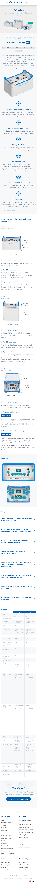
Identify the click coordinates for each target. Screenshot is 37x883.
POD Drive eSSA (6, 838)
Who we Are (23, 862)
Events (3, 867)
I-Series (3, 841)
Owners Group (6, 870)
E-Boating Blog (6, 865)
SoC (17, 131)
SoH (34, 204)
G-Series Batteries (7, 848)
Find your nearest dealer (18, 799)
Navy (32, 59)
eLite (3, 820)
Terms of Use (13, 875)
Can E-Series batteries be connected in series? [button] (16, 598)
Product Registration (26, 832)
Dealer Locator (19, 792)
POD (8, 61)
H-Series (4, 843)
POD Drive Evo (6, 835)
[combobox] (31, 881)
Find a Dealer (23, 837)
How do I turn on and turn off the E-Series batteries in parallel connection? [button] (16, 564)
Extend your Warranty (26, 830)
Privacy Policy (23, 875)
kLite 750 (4, 828)
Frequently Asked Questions (25, 821)
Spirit (28, 59)
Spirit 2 (3, 825)
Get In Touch (23, 844)
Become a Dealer (24, 847)
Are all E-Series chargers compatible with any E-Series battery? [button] (16, 576)
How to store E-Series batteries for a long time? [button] (16, 587)
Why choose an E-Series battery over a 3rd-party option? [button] (16, 519)
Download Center (25, 824)
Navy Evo (4, 830)
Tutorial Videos (24, 827)
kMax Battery (5, 851)
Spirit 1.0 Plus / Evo (7, 822)
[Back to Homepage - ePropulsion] (18, 2)
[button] (35, 2)
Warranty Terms (24, 835)
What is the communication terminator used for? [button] (13, 552)
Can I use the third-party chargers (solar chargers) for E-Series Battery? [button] (16, 530)
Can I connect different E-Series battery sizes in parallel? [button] (14, 541)
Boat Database (6, 862)
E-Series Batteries (7, 846)
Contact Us (22, 870)
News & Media (23, 867)
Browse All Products (7, 853)
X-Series (4, 833)
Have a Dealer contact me (26, 841)
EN (33, 881)
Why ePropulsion (24, 865)
